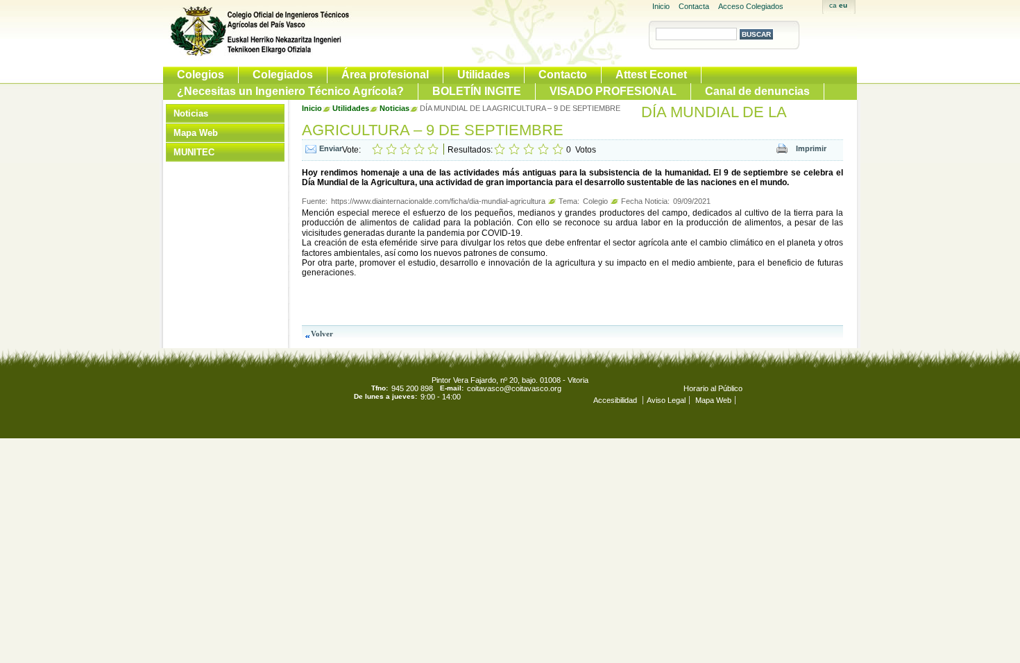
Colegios (200, 74)
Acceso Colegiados (750, 6)
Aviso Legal (666, 400)
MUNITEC (193, 152)
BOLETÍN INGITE (476, 91)
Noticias (190, 113)
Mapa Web (195, 133)
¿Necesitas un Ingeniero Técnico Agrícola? (290, 91)
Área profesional (385, 74)
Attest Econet (651, 74)
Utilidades (483, 74)
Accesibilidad (616, 400)
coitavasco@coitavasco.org (514, 388)
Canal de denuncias (757, 91)
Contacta (694, 6)
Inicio (661, 6)
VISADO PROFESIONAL (613, 91)
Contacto (562, 74)
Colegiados (283, 74)
